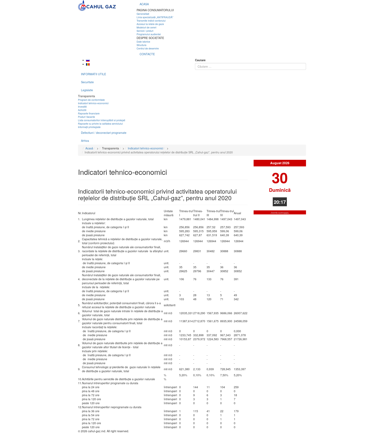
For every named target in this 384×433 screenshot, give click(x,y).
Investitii (82, 106)
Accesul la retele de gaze (150, 24)
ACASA (144, 4)
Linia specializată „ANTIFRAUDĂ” (155, 17)
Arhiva (85, 141)
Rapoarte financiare (89, 113)
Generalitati (143, 13)
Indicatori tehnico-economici (93, 103)
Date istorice (143, 41)
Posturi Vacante (86, 116)
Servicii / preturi (145, 30)
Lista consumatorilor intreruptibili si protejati (101, 120)
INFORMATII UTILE (93, 74)
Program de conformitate (91, 99)
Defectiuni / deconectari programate (103, 133)
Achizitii (82, 110)
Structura (141, 45)
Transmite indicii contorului (151, 20)
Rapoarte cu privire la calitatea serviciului (100, 123)
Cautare (200, 60)
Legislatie (87, 90)
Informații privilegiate (89, 127)
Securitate (87, 82)
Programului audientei (149, 34)
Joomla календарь (280, 212)
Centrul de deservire (148, 48)
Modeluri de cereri (146, 27)
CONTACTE (147, 54)
